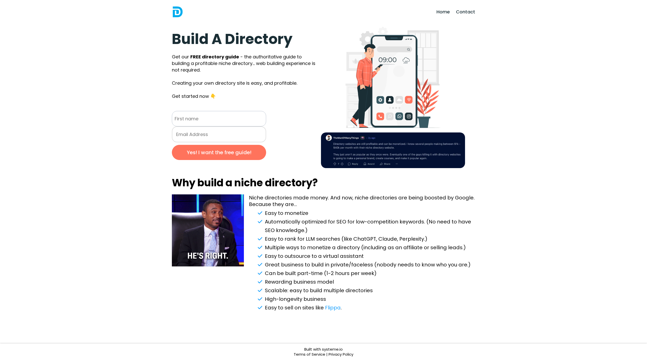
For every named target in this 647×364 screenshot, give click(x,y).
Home (443, 12)
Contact (465, 12)
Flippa (333, 307)
